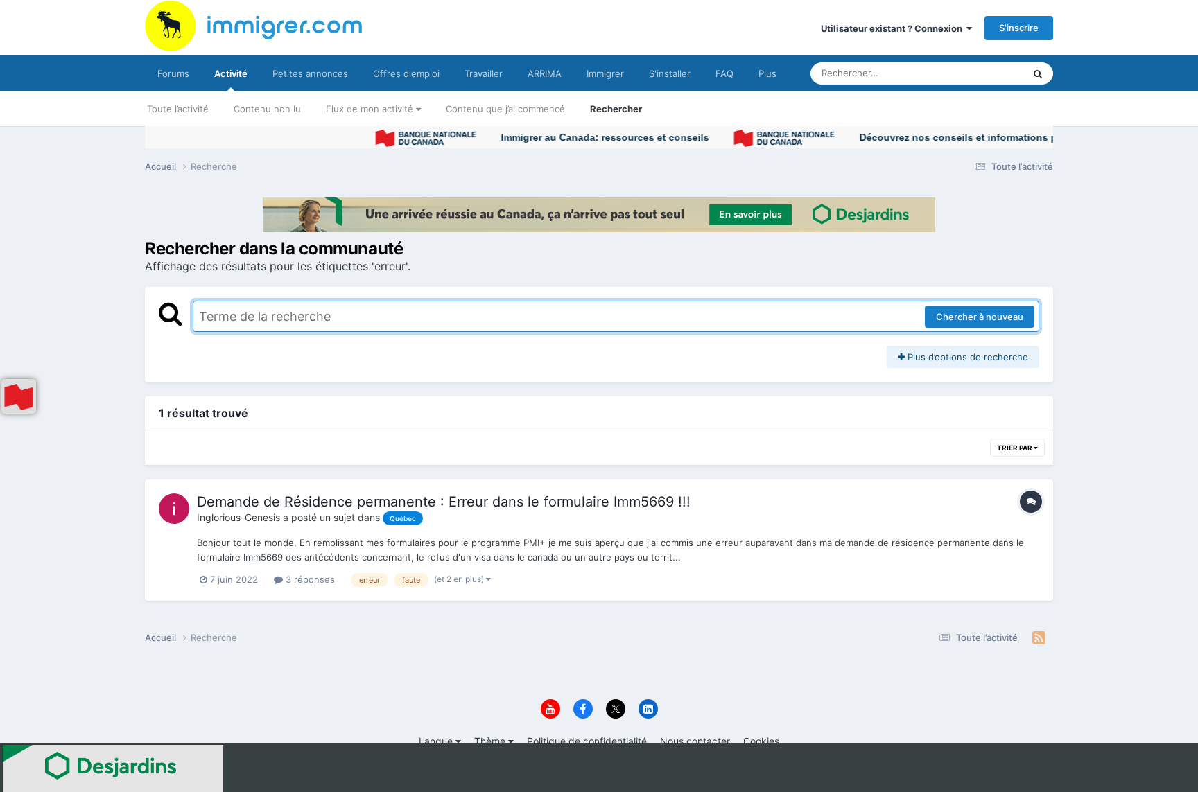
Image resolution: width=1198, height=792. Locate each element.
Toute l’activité (178, 108)
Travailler (484, 73)
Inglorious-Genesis (238, 517)
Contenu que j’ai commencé (505, 108)
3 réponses (309, 579)
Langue (437, 741)
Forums (173, 73)
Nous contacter (695, 741)
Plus (767, 73)
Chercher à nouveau (979, 316)
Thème (491, 741)
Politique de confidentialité (587, 741)
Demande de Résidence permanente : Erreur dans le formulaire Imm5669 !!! (444, 501)
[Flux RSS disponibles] (1039, 638)
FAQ (724, 73)
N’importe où (979, 73)
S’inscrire (1019, 27)
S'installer (670, 73)
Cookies (761, 741)
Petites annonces (310, 73)
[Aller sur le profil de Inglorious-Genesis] (174, 508)
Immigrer (605, 73)
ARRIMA (545, 73)
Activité (231, 73)
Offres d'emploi (406, 73)
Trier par (1015, 447)
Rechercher (616, 108)
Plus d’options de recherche (966, 356)
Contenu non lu (267, 108)
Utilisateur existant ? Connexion (893, 28)
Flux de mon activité (371, 108)
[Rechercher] (1038, 73)
